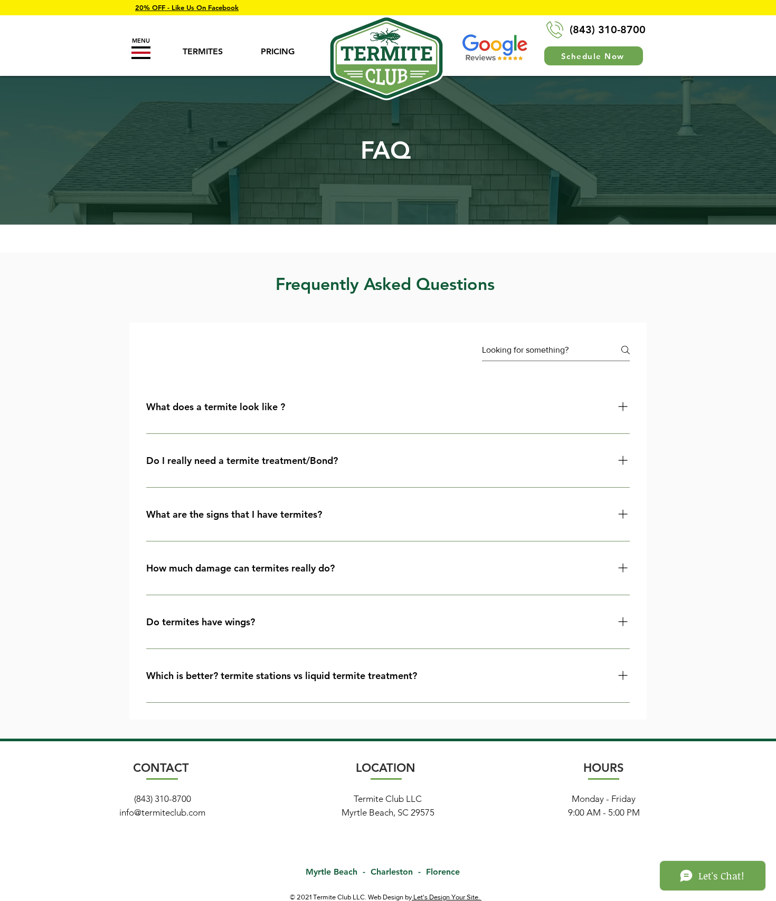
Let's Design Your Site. (446, 897)
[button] (140, 52)
